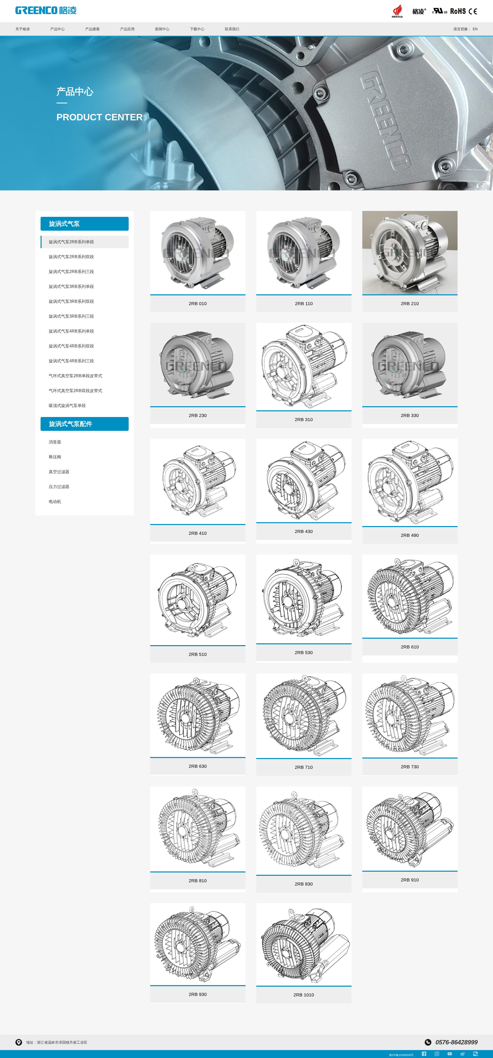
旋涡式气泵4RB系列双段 (71, 346)
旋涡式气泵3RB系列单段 (71, 286)
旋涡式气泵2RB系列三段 (71, 271)
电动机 (55, 501)
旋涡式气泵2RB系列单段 (71, 242)
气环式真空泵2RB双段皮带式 (75, 391)
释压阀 (55, 457)
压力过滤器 (59, 486)
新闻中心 (162, 29)
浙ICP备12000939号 (401, 1055)
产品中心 (57, 29)
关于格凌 (22, 29)
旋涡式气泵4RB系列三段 (71, 361)
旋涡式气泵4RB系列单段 (71, 331)
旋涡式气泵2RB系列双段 (71, 257)
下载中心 (197, 29)
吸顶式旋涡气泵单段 (67, 405)
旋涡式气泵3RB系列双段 (71, 301)
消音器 (55, 442)
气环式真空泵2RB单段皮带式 (75, 376)
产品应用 (127, 29)
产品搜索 (92, 29)
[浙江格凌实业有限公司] (45, 10)
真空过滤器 (59, 472)
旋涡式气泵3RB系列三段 (71, 316)
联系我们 (232, 29)
